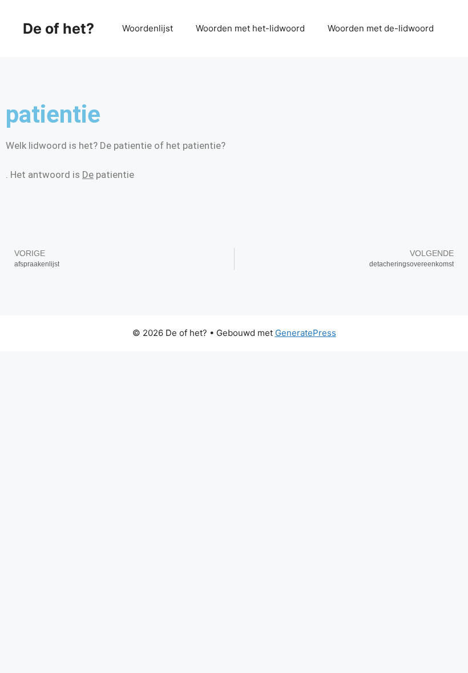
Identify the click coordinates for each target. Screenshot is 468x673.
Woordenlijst (147, 28)
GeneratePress (305, 332)
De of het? (58, 28)
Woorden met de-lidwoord (381, 28)
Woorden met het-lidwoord (250, 28)
